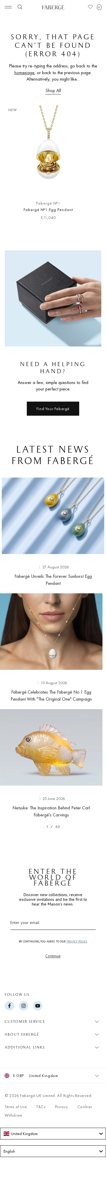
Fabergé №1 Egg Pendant (48, 209)
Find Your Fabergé (53, 408)
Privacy (61, 1106)
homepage (24, 72)
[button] (99, 7)
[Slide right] (92, 165)
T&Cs (40, 1106)
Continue (53, 956)
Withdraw (14, 1115)
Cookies (84, 1106)
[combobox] (53, 1133)
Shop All (53, 90)
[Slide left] (14, 165)
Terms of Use (16, 1106)
